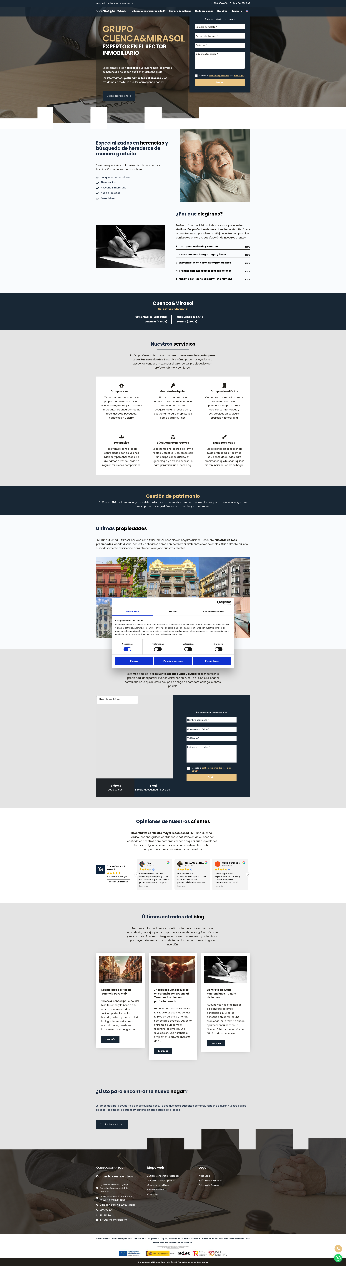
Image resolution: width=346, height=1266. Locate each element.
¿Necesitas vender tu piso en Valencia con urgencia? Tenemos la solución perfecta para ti (171, 995)
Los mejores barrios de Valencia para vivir (116, 991)
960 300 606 (115, 789)
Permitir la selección (173, 661)
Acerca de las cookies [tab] (213, 611)
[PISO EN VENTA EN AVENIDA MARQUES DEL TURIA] (121, 577)
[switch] (158, 649)
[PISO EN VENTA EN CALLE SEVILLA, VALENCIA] (173, 577)
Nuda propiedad (204, 11)
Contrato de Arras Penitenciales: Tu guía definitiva (221, 993)
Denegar (134, 661)
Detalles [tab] (173, 611)
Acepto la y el (222, 75)
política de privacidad (219, 75)
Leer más (110, 1039)
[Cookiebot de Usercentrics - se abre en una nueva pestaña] (219, 603)
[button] (248, 875)
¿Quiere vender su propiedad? (148, 11)
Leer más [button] (143, 886)
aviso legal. (239, 75)
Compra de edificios (180, 11)
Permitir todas (212, 661)
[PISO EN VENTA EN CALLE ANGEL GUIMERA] (224, 577)
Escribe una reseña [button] (118, 881)
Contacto (236, 11)
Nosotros (222, 11)
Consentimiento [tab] (132, 611)
